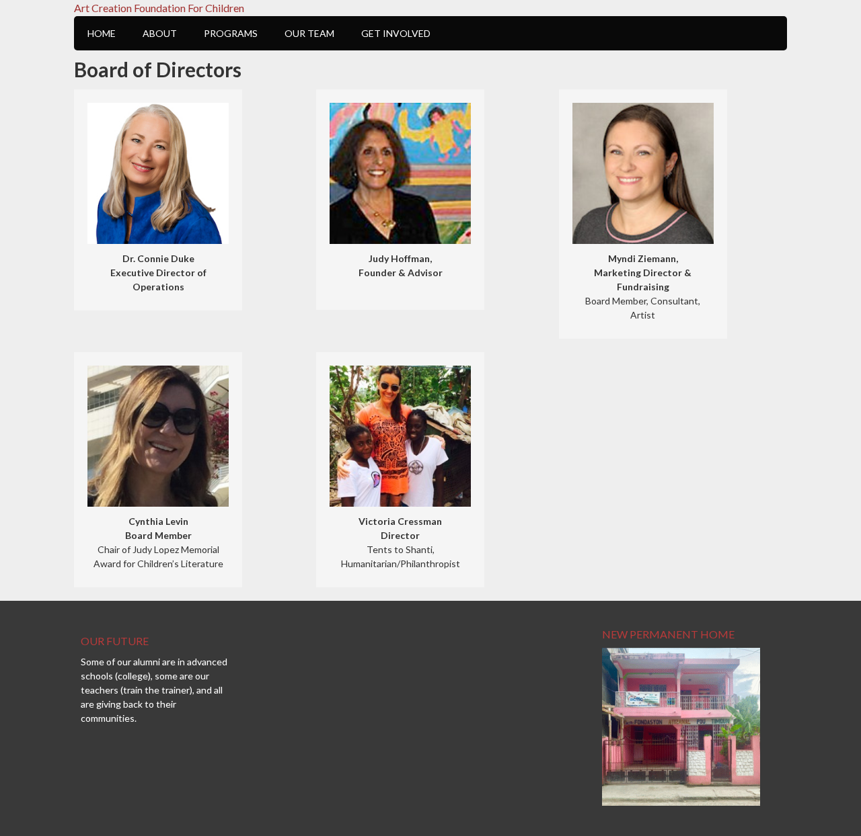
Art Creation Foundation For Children (159, 7)
